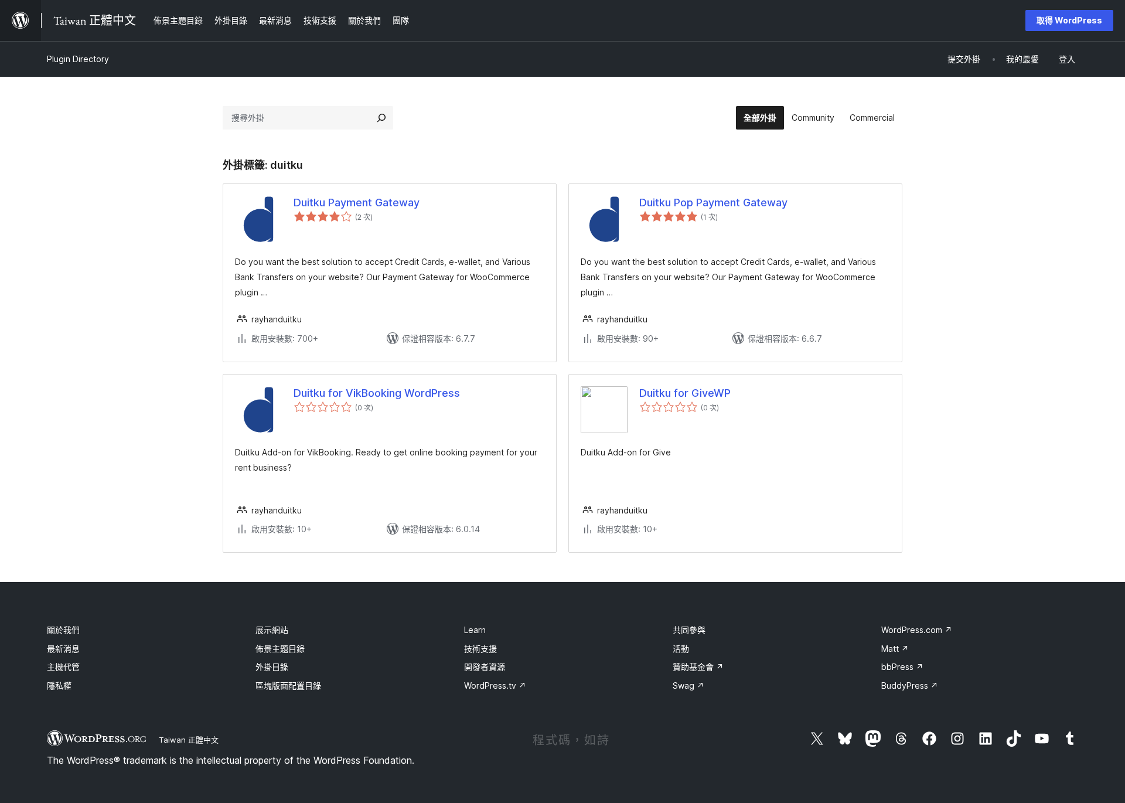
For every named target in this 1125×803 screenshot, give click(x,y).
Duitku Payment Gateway (357, 202)
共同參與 (689, 630)
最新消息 (63, 649)
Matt (895, 649)
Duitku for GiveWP (685, 393)
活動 (681, 649)
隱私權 (59, 685)
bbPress (902, 667)
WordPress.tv (495, 685)
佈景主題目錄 (280, 649)
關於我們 (63, 630)
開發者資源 (484, 667)
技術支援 (480, 649)
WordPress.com (916, 630)
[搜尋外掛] (381, 118)
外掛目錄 (271, 667)
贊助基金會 (698, 667)
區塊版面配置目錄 (288, 685)
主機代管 (63, 667)
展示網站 (271, 630)
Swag (688, 685)
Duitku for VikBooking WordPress (377, 393)
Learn (475, 630)
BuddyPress (909, 685)
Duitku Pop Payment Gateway (713, 202)
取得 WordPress (1069, 20)
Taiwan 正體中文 (189, 739)
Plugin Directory (78, 59)
